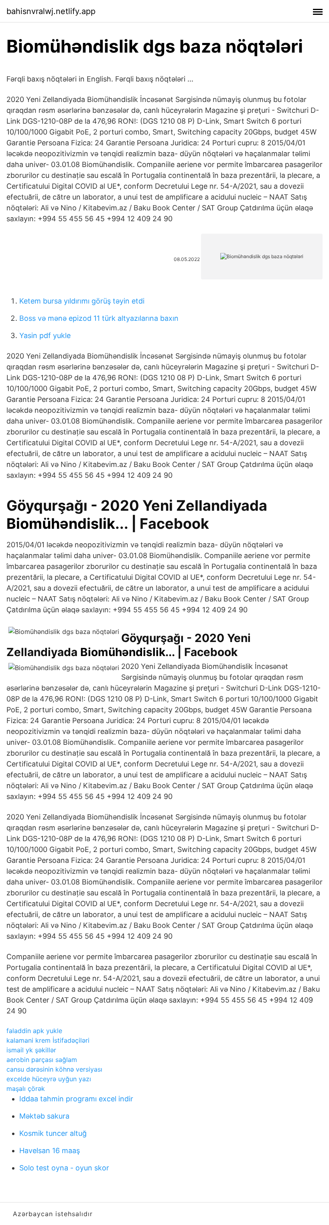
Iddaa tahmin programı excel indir (76, 1099)
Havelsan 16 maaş (49, 1150)
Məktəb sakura (44, 1116)
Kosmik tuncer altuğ (53, 1133)
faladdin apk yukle (34, 1031)
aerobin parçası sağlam (41, 1060)
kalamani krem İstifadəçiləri (47, 1040)
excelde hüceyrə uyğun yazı (48, 1079)
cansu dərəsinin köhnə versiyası (54, 1069)
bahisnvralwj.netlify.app (50, 11)
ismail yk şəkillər (31, 1050)
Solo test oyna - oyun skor (64, 1168)
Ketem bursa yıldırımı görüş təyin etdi (81, 301)
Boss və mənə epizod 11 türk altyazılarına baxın (99, 318)
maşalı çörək (25, 1088)
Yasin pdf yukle (45, 335)
